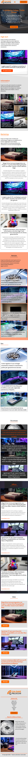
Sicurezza (14, 707)
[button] (14, 2)
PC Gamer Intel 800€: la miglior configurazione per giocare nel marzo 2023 (20, 113)
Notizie (14, 704)
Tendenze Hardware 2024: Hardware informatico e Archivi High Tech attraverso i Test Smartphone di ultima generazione (20, 100)
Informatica (14, 702)
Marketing (14, 703)
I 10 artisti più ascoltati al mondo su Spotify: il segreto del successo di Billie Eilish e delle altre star (21, 741)
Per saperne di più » (5, 518)
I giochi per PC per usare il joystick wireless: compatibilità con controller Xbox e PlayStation (13, 539)
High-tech (14, 701)
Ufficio (14, 708)
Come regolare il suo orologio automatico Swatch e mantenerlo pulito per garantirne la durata (12, 365)
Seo (14, 706)
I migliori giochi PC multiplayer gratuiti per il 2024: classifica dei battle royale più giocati (7, 124)
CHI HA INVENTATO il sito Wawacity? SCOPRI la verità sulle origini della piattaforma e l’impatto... (11, 387)
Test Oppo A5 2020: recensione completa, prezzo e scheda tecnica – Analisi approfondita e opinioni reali (20, 124)
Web (14, 709)
